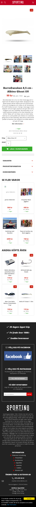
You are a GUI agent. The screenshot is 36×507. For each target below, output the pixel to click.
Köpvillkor (19, 463)
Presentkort (18, 458)
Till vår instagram (18, 378)
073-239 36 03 (19, 478)
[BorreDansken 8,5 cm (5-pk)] (8, 59)
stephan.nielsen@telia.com (19, 481)
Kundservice (19, 460)
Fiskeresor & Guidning (19, 455)
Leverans (19, 465)
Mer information (11, 505)
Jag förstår (29, 498)
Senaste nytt (19, 470)
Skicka (29, 394)
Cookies (19, 468)
